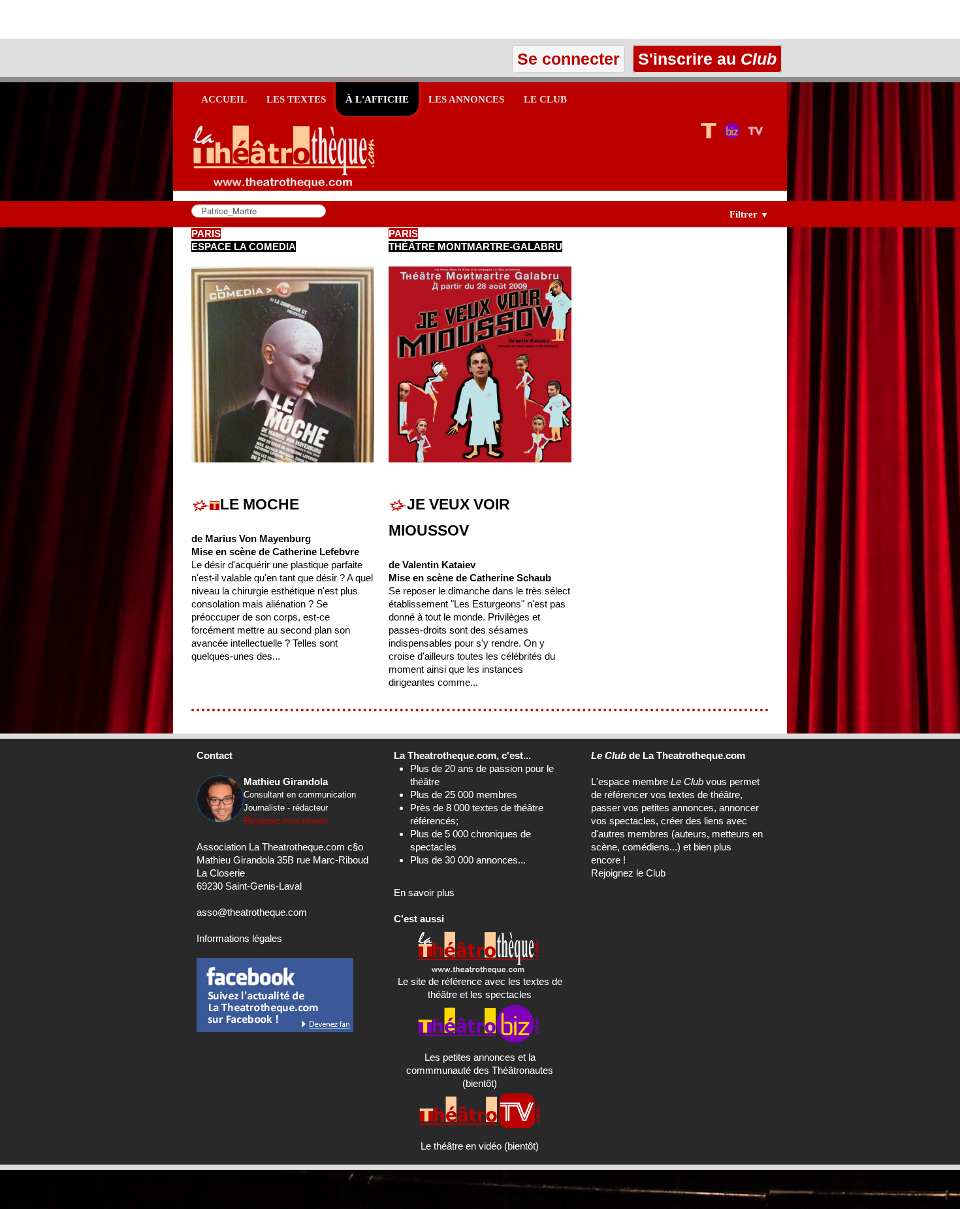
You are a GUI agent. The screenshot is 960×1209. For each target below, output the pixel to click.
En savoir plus (424, 892)
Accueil (224, 99)
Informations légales (239, 938)
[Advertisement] (153, 19)
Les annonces (466, 99)
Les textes (296, 99)
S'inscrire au (704, 59)
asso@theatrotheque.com (252, 912)
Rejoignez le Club (628, 873)
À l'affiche (377, 99)
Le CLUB (545, 99)
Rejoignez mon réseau (286, 821)
